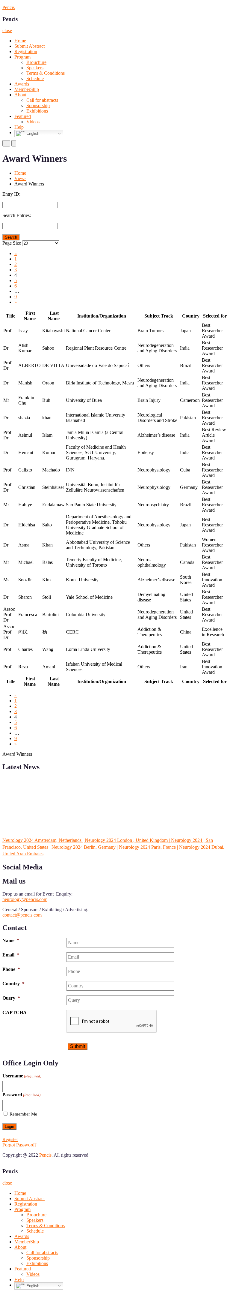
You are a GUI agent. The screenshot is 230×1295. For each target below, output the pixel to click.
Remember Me (23, 1114)
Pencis (8, 7)
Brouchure (36, 62)
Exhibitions (37, 110)
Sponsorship (38, 105)
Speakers (34, 67)
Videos (33, 121)
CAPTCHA (14, 1012)
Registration (25, 51)
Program (22, 56)
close (7, 30)
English (32, 133)
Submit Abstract (29, 46)
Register (10, 1139)
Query (11, 998)
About (20, 94)
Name (10, 940)
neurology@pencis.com (24, 899)
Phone (11, 969)
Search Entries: (16, 215)
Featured (22, 116)
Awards (21, 83)
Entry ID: (11, 194)
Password (21, 1094)
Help (19, 127)
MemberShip (26, 89)
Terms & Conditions (45, 73)
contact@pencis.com (22, 914)
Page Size (11, 242)
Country (13, 983)
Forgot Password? (19, 1144)
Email (10, 954)
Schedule (35, 78)
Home (20, 40)
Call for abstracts (42, 100)
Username (21, 1075)
